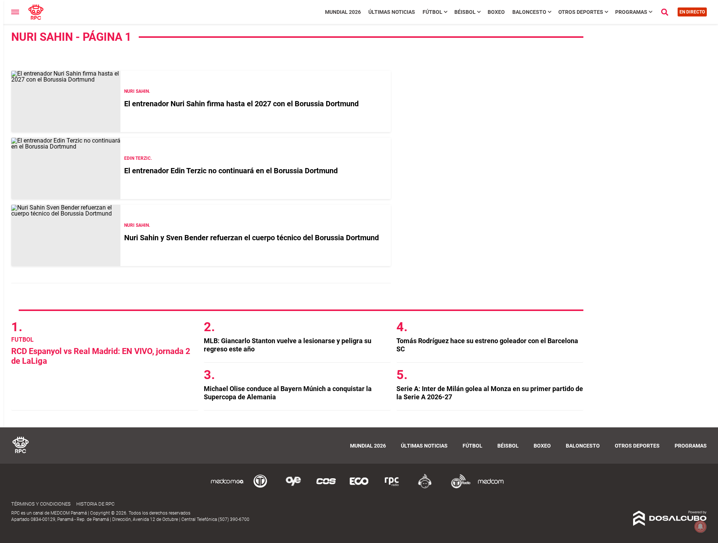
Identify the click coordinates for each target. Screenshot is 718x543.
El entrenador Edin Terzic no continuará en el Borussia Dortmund (231, 170)
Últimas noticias (391, 12)
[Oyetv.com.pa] (293, 487)
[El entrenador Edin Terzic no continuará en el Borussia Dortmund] (65, 168)
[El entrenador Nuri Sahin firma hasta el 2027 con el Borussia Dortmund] (65, 101)
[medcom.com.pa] (490, 487)
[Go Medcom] (227, 487)
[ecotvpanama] (359, 487)
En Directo (692, 12)
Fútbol (432, 12)
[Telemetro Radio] (457, 487)
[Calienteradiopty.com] (424, 487)
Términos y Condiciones (41, 504)
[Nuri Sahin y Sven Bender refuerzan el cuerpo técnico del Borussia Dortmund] (65, 235)
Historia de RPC (95, 504)
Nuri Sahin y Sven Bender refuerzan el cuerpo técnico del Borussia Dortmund (251, 237)
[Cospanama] (326, 487)
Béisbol (465, 12)
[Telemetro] (260, 487)
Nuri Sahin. (137, 91)
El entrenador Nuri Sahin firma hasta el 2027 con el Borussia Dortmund (241, 103)
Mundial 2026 (343, 12)
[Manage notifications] (700, 527)
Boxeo (496, 12)
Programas (631, 12)
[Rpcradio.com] (391, 487)
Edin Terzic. (138, 158)
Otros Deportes (580, 12)
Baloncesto (529, 12)
